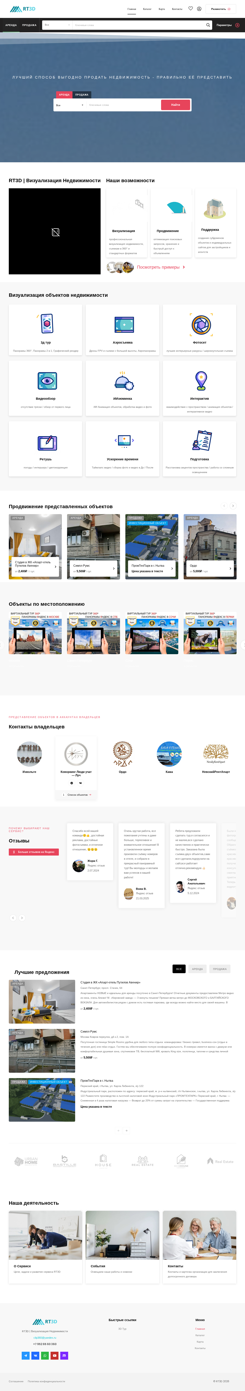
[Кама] (169, 754)
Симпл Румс (81, 565)
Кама (169, 771)
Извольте (29, 771)
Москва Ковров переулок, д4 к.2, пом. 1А (105, 1036)
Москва (14, 660)
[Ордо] (210, 546)
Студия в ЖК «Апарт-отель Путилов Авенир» (110, 982)
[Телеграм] (71, 783)
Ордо (193, 565)
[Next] (126, 1130)
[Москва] (35, 633)
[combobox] (57, 25)
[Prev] (118, 1130)
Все (179, 969)
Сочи (129, 660)
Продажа (29, 25)
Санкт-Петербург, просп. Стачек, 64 (101, 987)
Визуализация (123, 231)
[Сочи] (151, 633)
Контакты (175, 1266)
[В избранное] (191, 9)
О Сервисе (22, 1266)
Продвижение (168, 231)
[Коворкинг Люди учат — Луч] (76, 754)
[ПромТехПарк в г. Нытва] (151, 546)
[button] (13, 918)
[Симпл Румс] (93, 546)
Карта (200, 1341)
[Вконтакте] (80, 783)
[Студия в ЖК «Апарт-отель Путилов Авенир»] (35, 546)
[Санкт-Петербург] (93, 633)
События (98, 1266)
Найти (175, 104)
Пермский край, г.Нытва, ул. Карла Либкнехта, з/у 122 (112, 1086)
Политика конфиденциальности (46, 1381)
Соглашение (16, 1381)
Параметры (224, 25)
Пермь (188, 660)
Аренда (11, 25)
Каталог (200, 1335)
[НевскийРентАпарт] (215, 754)
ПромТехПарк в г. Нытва (148, 565)
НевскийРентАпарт (216, 771)
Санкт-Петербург (79, 660)
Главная (200, 1328)
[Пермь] (210, 633)
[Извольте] (29, 754)
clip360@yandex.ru (45, 1337)
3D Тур (122, 1328)
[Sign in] (199, 9)
